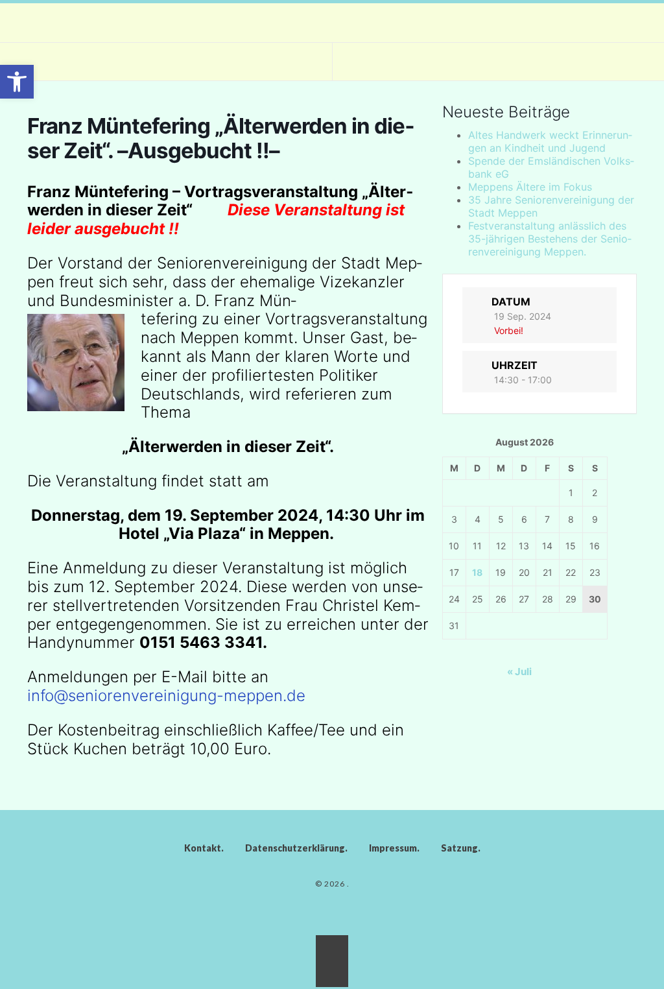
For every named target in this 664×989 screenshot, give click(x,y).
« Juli (519, 671)
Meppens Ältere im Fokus (530, 186)
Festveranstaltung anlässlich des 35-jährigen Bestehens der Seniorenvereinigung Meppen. (550, 238)
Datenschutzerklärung (295, 847)
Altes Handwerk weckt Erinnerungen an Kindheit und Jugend (550, 141)
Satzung (459, 847)
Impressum (393, 847)
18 (477, 572)
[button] (17, 82)
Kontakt (202, 847)
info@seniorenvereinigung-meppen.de (166, 695)
